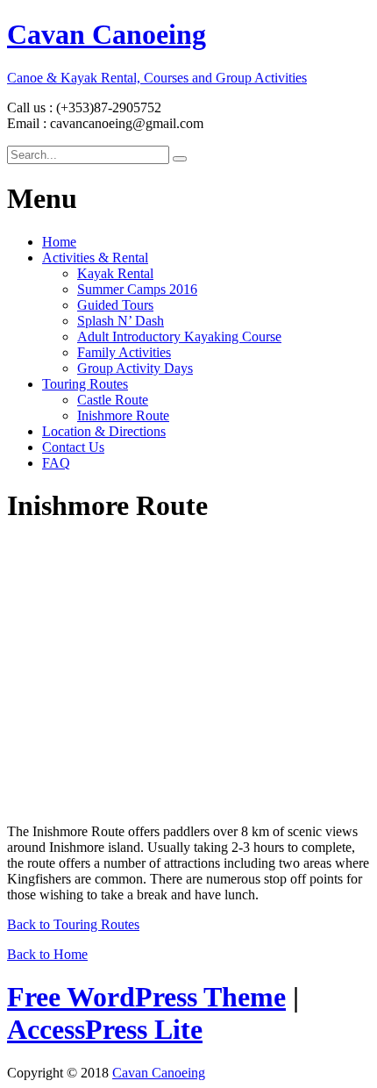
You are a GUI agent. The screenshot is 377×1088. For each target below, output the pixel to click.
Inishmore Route (123, 415)
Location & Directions (104, 431)
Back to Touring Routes (73, 924)
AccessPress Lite (105, 1029)
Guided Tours (115, 304)
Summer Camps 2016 (137, 289)
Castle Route (112, 399)
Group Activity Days (135, 368)
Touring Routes (85, 383)
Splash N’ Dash (120, 320)
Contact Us (73, 447)
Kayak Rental (115, 273)
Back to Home (47, 954)
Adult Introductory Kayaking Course (179, 336)
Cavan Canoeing (158, 1072)
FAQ (56, 462)
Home (59, 241)
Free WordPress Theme (146, 997)
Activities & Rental (95, 257)
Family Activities (124, 352)
